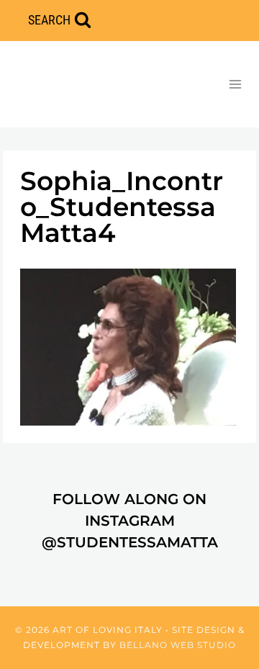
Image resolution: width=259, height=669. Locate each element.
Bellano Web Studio (177, 644)
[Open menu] (235, 84)
